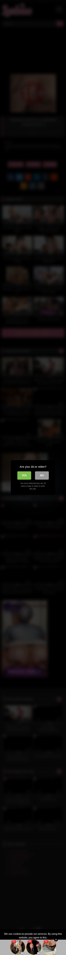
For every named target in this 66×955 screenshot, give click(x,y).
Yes (24, 475)
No (42, 475)
